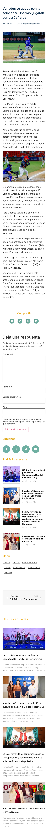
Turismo (16, 562)
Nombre (7, 387)
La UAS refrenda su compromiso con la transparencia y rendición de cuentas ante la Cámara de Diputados (32, 518)
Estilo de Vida (19, 567)
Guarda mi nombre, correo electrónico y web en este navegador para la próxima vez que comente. (24, 422)
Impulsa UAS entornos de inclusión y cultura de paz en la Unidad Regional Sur (33, 495)
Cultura (7, 567)
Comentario (9, 354)
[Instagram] (16, 449)
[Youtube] (35, 449)
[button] (11, 321)
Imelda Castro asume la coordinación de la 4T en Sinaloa (33, 538)
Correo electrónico (13, 397)
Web (5, 407)
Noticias (6, 562)
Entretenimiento (29, 562)
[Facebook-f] (6, 449)
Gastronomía (34, 567)
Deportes (8, 572)
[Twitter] (26, 449)
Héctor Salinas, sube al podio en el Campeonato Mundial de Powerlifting (33, 474)
